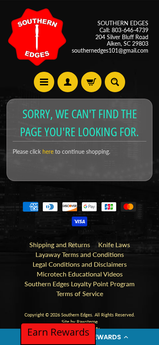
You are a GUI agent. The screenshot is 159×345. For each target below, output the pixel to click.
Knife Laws (114, 244)
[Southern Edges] (37, 37)
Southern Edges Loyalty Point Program (79, 284)
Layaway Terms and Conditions (79, 254)
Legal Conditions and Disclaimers (80, 264)
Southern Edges (76, 314)
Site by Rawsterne (80, 321)
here (47, 151)
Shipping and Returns (59, 244)
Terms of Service (79, 293)
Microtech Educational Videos (80, 274)
